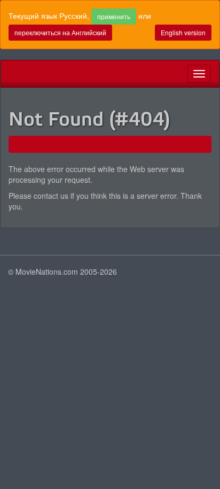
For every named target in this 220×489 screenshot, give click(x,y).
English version (183, 32)
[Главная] (9, 73)
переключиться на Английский (60, 32)
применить (113, 16)
